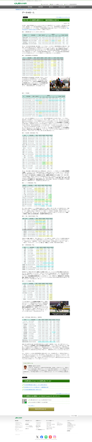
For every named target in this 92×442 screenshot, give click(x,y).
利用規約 (68, 422)
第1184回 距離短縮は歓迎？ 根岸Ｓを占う (33, 389)
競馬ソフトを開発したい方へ (57, 4)
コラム (58, 422)
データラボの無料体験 (29, 426)
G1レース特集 (49, 425)
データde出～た (29, 9)
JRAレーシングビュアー (19, 430)
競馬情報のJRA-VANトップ (21, 9)
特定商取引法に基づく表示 (71, 425)
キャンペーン (59, 423)
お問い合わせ (38, 424)
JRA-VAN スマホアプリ (19, 425)
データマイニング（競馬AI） (51, 427)
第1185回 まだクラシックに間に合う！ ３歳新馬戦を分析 (36, 387)
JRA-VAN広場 (62, 6)
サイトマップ (18, 434)
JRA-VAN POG (49, 423)
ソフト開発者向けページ (40, 429)
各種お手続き (38, 426)
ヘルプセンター (38, 423)
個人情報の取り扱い (70, 426)
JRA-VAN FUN (49, 422)
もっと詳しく (31, 405)
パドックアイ (28, 422)
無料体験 (40, 6)
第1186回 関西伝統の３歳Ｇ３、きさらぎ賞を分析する (35, 384)
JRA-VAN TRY (18, 424)
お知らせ (27, 428)
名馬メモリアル (49, 426)
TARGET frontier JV (33, 29)
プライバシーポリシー (70, 427)
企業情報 (68, 430)
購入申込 (51, 6)
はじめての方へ (45, 4)
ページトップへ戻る (74, 416)
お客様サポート (72, 6)
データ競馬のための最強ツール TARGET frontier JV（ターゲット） (41, 396)
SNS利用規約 (69, 423)
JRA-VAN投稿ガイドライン (71, 424)
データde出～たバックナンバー (63, 17)
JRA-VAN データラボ (19, 423)
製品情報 (30, 6)
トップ (19, 6)
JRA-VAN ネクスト (18, 422)
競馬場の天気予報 (60, 424)
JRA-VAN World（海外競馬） (51, 424)
